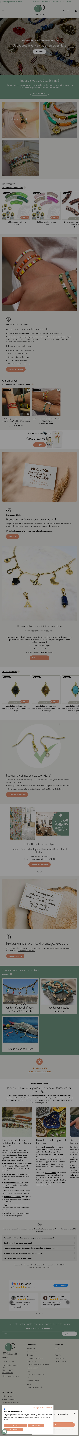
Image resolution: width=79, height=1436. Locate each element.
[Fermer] (75, 1413)
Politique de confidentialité (42, 1408)
